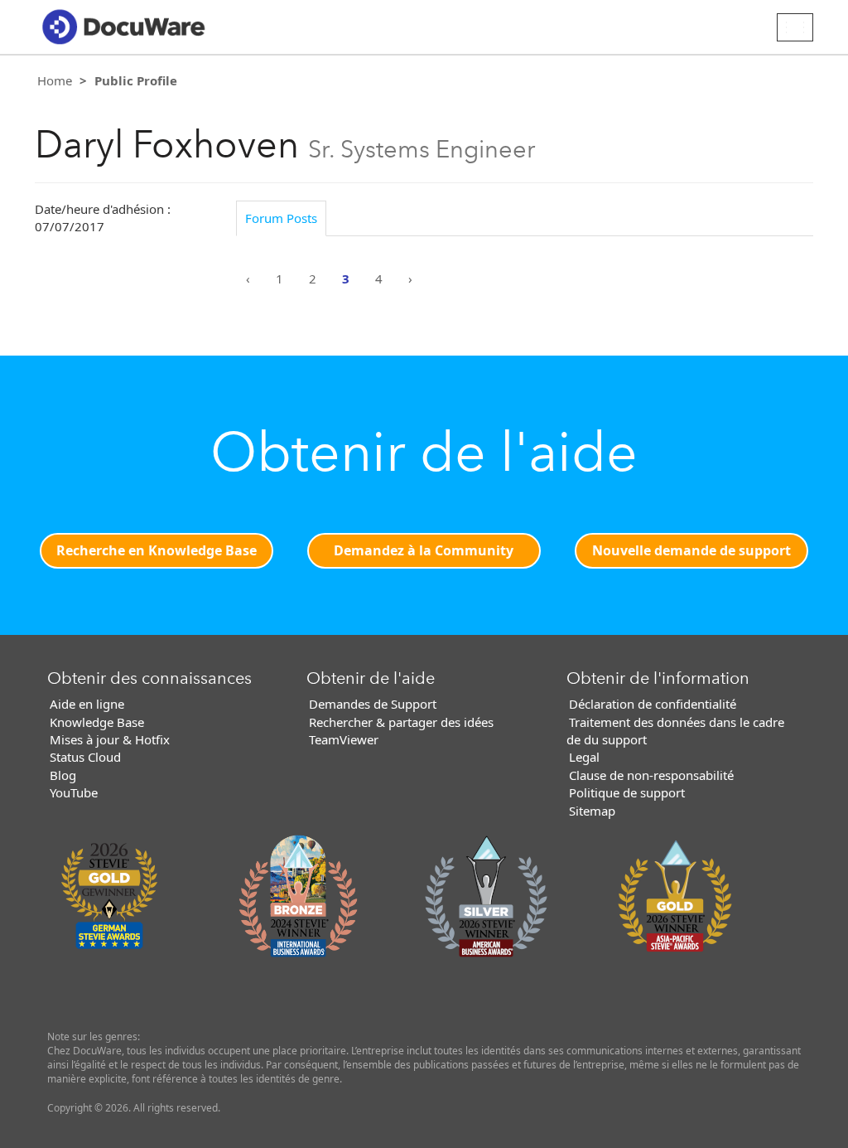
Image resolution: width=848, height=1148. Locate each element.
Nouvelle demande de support (691, 550)
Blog (63, 775)
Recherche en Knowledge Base (156, 550)
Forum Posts (281, 218)
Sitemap (592, 810)
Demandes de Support (372, 703)
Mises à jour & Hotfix (110, 739)
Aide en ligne (87, 703)
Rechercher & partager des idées (401, 722)
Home (54, 80)
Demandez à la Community (423, 550)
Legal (584, 756)
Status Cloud (85, 756)
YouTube (74, 792)
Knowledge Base (97, 722)
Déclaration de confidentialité (652, 703)
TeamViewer (343, 739)
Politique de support (627, 792)
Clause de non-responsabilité (651, 775)
